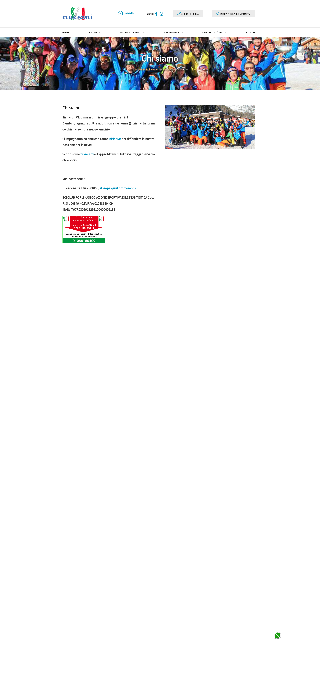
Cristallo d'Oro (213, 32)
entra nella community (235, 13)
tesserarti (87, 154)
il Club (93, 32)
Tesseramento (173, 32)
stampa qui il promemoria (118, 188)
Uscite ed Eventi (131, 32)
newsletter (129, 12)
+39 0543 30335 (190, 13)
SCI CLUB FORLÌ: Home (145, 69)
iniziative (115, 138)
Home (65, 32)
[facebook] (156, 13)
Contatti (252, 32)
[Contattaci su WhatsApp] (278, 635)
